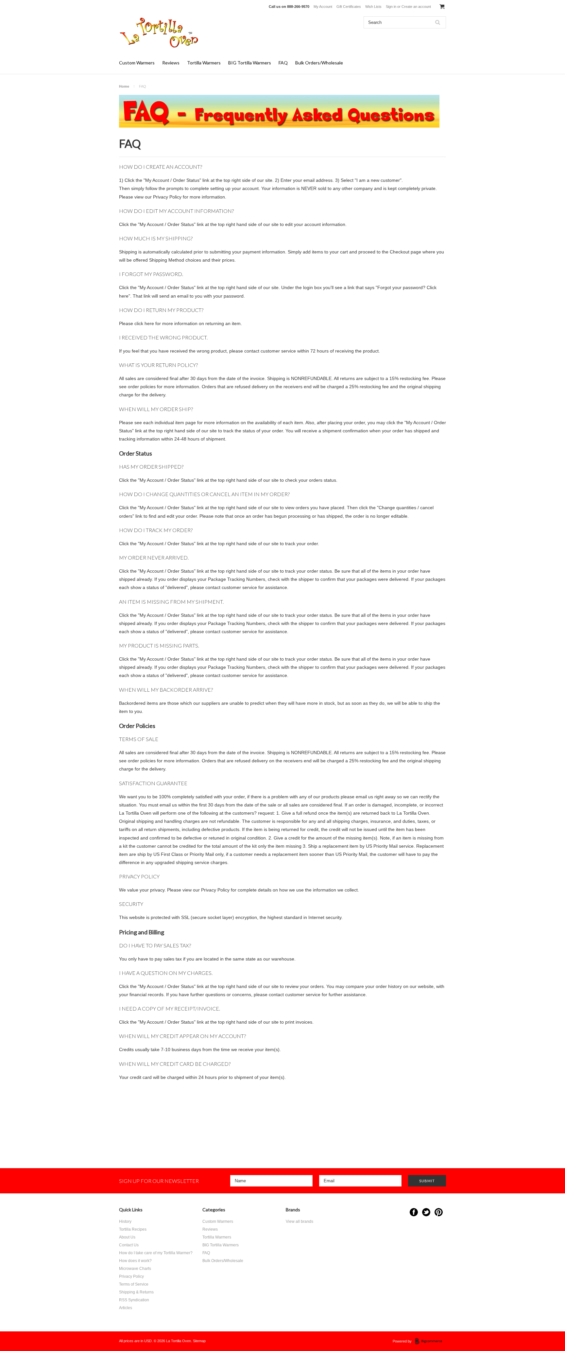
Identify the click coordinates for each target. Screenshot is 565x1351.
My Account (323, 7)
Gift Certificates (348, 7)
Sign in (391, 7)
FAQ (283, 62)
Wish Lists (373, 7)
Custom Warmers (137, 62)
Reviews (171, 62)
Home (124, 86)
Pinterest (439, 1212)
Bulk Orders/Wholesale (319, 62)
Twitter (426, 1212)
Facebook (414, 1212)
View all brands (299, 1221)
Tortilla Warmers (204, 62)
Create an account (416, 7)
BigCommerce (430, 1341)
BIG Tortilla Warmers (249, 62)
